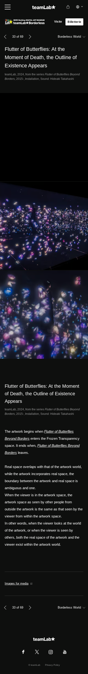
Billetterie (74, 22)
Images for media (16, 583)
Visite (58, 21)
